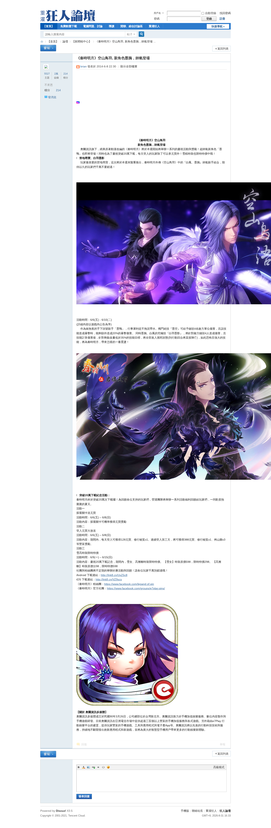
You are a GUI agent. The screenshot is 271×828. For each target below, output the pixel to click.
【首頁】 (48, 26)
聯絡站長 (197, 810)
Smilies (108, 767)
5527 (47, 73)
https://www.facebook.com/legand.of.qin (129, 584)
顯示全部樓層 (128, 66)
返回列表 (223, 48)
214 (65, 73)
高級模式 (218, 767)
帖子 (130, 34)
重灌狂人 (154, 26)
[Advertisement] (149, 102)
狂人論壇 (225, 810)
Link (93, 767)
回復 (84, 744)
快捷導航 (217, 26)
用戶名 (157, 13)
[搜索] (141, 34)
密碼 (157, 18)
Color (84, 767)
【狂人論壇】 (41, 41)
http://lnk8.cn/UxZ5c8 (114, 575)
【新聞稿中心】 (81, 41)
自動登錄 (210, 13)
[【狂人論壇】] (67, 20)
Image (88, 767)
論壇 (65, 41)
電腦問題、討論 (93, 26)
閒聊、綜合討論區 (131, 26)
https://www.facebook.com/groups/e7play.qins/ (136, 588)
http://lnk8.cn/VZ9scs (109, 579)
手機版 (185, 810)
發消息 (52, 97)
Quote (98, 767)
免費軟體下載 (68, 26)
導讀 (111, 26)
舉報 (222, 744)
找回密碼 (225, 13)
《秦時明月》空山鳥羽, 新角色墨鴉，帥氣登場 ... (125, 41)
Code (103, 767)
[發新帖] (48, 48)
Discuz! (61, 810)
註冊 (222, 18)
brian (83, 66)
